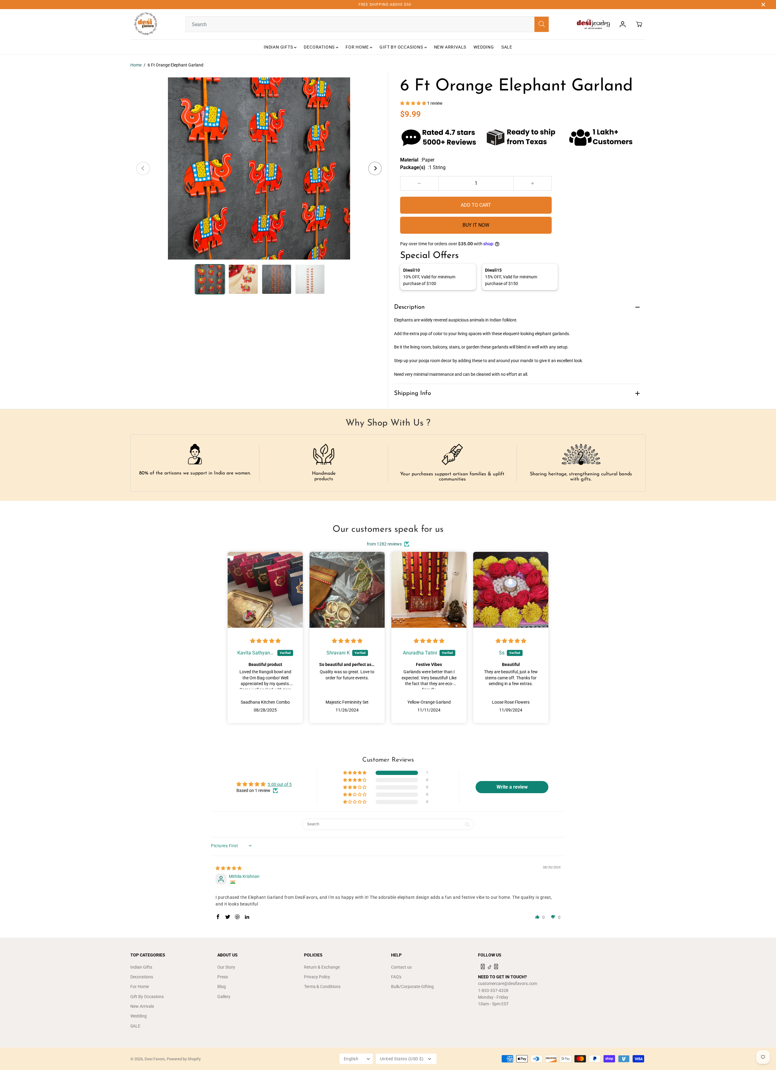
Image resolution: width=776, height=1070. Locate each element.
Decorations (320, 47)
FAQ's (396, 976)
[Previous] (143, 168)
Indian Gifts (279, 47)
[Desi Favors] (145, 24)
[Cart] (639, 24)
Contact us (401, 967)
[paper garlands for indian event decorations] (259, 168)
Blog (221, 986)
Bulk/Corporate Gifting (412, 986)
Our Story (226, 967)
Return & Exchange (322, 967)
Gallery (223, 996)
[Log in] (622, 24)
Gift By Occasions (402, 47)
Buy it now (476, 225)
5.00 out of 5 (280, 784)
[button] (413, 103)
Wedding (483, 47)
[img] (265, 641)
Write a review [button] (512, 787)
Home (136, 65)
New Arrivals (450, 47)
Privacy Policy (317, 976)
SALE (506, 47)
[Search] (541, 24)
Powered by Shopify (184, 1059)
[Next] (375, 168)
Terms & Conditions (322, 986)
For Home (358, 47)
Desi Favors (155, 1059)
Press (222, 976)
